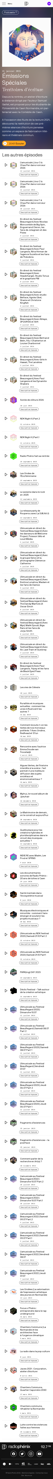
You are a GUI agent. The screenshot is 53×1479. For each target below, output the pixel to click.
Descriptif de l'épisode (28, 174)
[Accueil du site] (26, 3)
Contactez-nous (41, 1473)
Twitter (22, 1454)
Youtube (39, 1454)
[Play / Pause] (49, 3)
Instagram (31, 1454)
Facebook (14, 1454)
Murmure (28, 1475)
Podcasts (9, 12)
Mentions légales (28, 1473)
